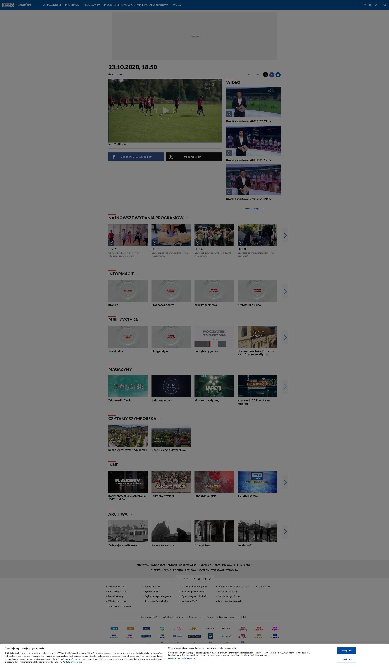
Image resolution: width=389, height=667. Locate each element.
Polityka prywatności (72, 662)
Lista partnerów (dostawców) (182, 658)
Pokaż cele (346, 659)
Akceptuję (346, 650)
